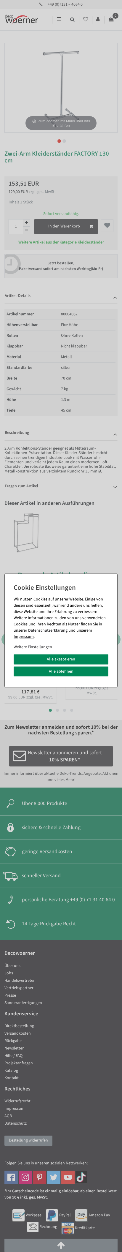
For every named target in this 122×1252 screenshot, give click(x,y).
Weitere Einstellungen (33, 647)
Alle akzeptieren (61, 659)
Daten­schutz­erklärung (48, 630)
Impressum (24, 637)
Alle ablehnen (61, 671)
